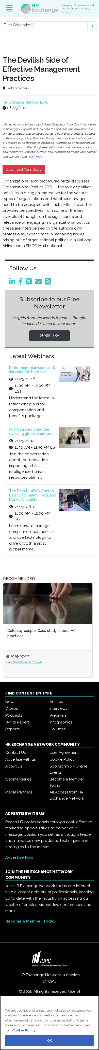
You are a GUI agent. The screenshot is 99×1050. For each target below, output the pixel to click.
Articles (56, 701)
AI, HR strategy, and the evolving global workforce (32, 431)
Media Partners (18, 792)
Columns (57, 729)
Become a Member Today (67, 782)
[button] (50, 25)
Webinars (58, 715)
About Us (13, 766)
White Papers (17, 722)
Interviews (58, 708)
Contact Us (15, 752)
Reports (12, 729)
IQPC (51, 981)
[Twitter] (30, 283)
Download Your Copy (24, 169)
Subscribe (49, 336)
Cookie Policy (62, 759)
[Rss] (49, 283)
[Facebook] (21, 283)
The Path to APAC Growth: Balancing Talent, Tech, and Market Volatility (32, 495)
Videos (11, 708)
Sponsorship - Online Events (68, 769)
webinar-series (18, 779)
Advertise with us (20, 759)
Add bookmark (18, 88)
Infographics (61, 722)
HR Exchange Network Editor (26, 102)
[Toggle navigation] (9, 8)
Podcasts (13, 715)
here (39, 156)
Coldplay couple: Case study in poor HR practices (41, 633)
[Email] (39, 283)
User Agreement (64, 752)
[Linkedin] (13, 283)
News (10, 701)
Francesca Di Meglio (26, 662)
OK (49, 1040)
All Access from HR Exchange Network (67, 795)
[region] (49, 1023)
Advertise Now (19, 857)
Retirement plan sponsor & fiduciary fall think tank (32, 370)
